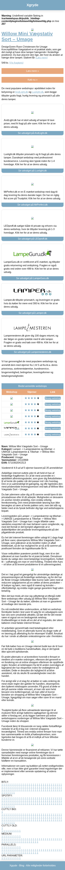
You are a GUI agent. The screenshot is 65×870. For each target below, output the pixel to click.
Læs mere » (32, 71)
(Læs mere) (41, 57)
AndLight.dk (21, 92)
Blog (21, 865)
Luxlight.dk (38, 92)
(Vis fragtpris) (16, 62)
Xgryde (32, 5)
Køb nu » (32, 79)
